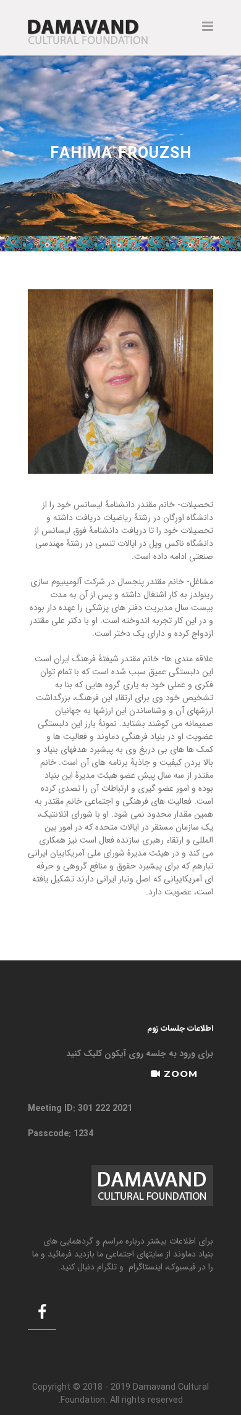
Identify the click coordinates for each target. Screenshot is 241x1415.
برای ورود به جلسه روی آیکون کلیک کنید (139, 1053)
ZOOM (179, 1073)
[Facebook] (42, 1313)
